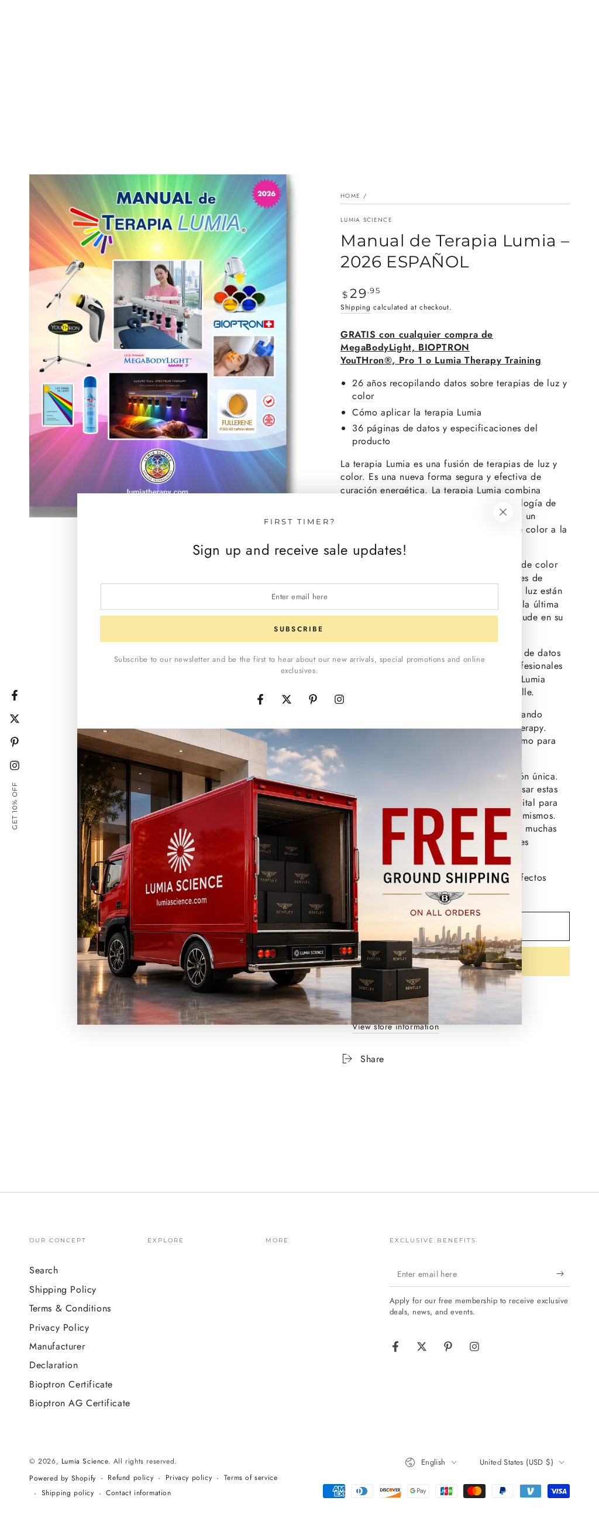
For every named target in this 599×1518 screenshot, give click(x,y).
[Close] (503, 512)
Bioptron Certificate (71, 1384)
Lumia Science (366, 220)
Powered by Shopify (62, 1478)
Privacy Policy (59, 1327)
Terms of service (251, 1478)
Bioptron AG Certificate (79, 1403)
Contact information (138, 1493)
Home (350, 195)
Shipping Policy (63, 1289)
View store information (395, 1026)
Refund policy (130, 1478)
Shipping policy (68, 1493)
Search (43, 1270)
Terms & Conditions (70, 1308)
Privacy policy (189, 1478)
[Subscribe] (563, 1273)
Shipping (355, 307)
